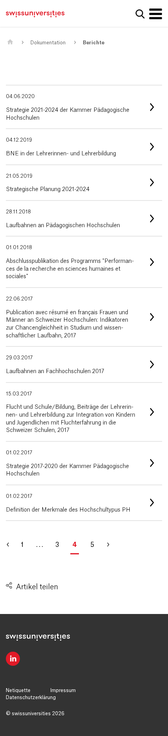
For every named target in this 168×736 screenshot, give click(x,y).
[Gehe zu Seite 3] (12, 545)
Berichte (93, 42)
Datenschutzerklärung (31, 697)
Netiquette (18, 690)
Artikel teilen (37, 586)
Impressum (63, 690)
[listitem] (84, 107)
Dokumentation (48, 42)
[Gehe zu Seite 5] (111, 545)
